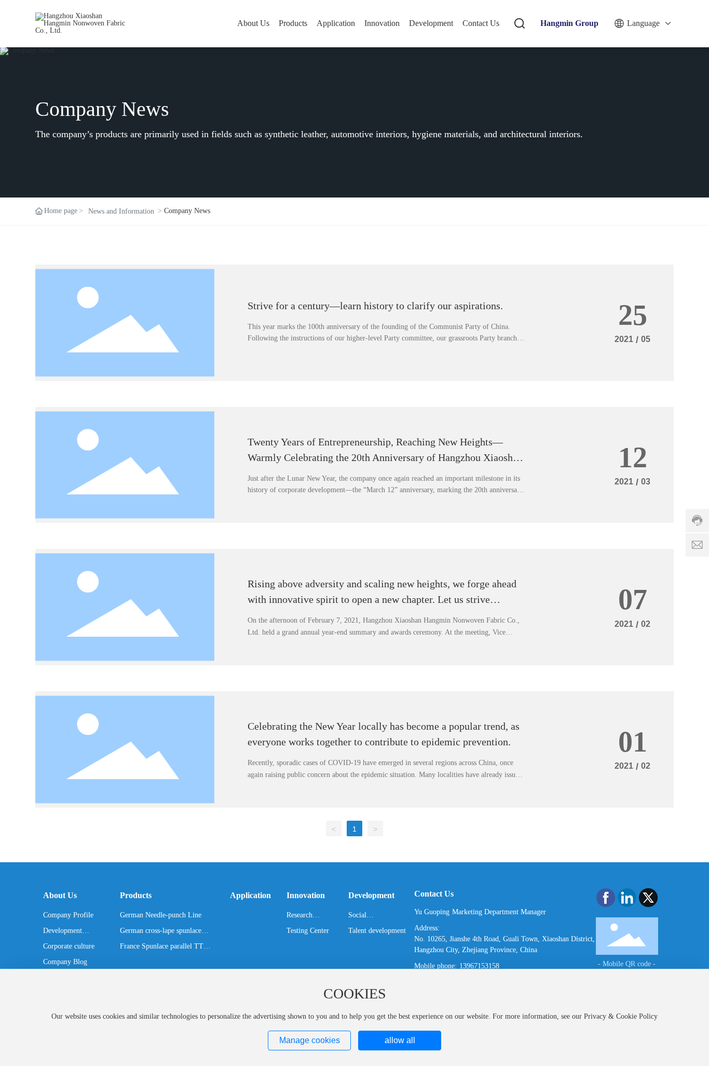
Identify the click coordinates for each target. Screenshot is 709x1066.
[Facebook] (605, 897)
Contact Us (434, 893)
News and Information (121, 211)
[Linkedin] (627, 897)
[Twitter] (648, 897)
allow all (400, 1040)
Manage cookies (309, 1040)
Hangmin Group (569, 23)
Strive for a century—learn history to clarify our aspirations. (375, 305)
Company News (102, 109)
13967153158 (479, 966)
